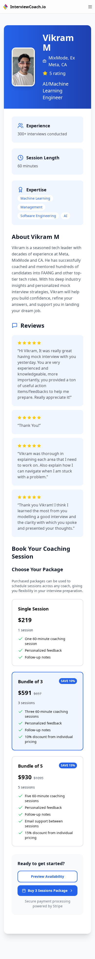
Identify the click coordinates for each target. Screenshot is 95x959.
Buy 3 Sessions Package (47, 890)
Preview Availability (47, 876)
